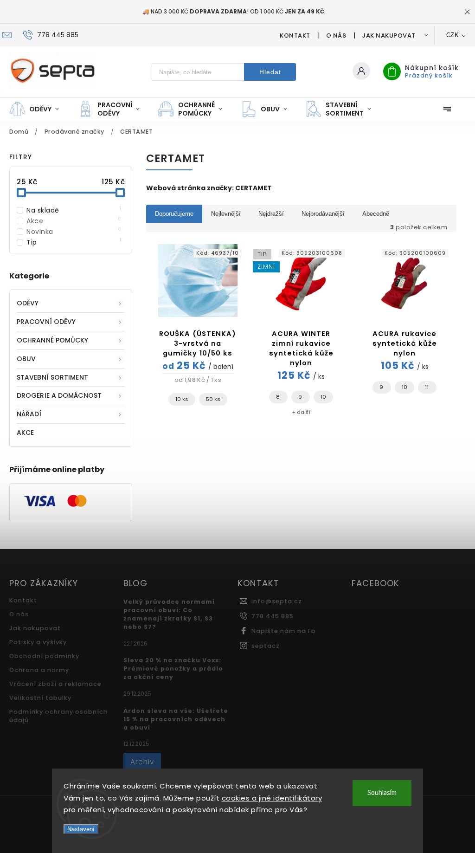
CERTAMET (253, 188)
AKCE (25, 432)
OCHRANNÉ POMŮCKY (53, 340)
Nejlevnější (226, 213)
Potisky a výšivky (38, 642)
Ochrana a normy (39, 670)
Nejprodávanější (323, 213)
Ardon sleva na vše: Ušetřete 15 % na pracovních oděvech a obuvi (175, 719)
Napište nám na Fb (283, 631)
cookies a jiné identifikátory (272, 798)
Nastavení (81, 829)
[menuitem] (38, 109)
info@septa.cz (276, 601)
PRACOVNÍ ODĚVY (46, 321)
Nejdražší (271, 213)
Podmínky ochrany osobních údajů (58, 716)
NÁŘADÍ (29, 414)
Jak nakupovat (389, 35)
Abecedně (375, 213)
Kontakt (295, 35)
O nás (336, 35)
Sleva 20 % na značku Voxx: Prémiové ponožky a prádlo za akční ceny (173, 668)
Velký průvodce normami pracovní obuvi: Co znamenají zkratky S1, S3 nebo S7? (169, 614)
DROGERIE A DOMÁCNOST (59, 395)
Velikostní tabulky (40, 698)
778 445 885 (272, 616)
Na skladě (74, 210)
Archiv (142, 762)
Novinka (74, 231)
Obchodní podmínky (44, 656)
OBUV (26, 358)
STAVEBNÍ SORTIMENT (52, 377)
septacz (265, 646)
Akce (74, 221)
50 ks (213, 399)
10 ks (181, 399)
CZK (452, 35)
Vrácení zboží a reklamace (55, 684)
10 (323, 397)
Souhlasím (382, 793)
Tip (74, 242)
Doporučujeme (174, 213)
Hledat (270, 72)
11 (427, 387)
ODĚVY (28, 303)
